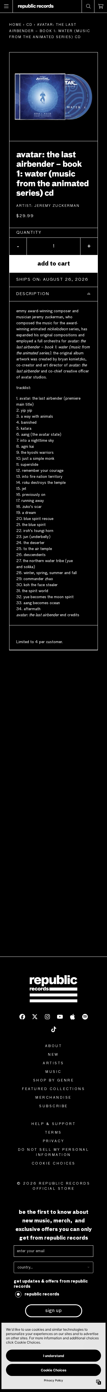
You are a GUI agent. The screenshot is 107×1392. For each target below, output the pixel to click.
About (53, 1046)
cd (29, 25)
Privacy (53, 1141)
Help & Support (53, 1124)
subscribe (53, 1106)
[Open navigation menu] (6, 6)
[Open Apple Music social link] (72, 1016)
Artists (53, 1063)
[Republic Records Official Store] (36, 6)
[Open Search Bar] (88, 6)
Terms (53, 1132)
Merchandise (53, 1098)
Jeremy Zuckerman (57, 206)
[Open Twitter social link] (35, 1016)
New (53, 1055)
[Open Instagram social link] (47, 1016)
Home (15, 25)
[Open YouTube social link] (60, 1016)
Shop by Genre (53, 1080)
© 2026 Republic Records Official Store (53, 1186)
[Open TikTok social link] (53, 1029)
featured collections (53, 1089)
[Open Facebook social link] (22, 1016)
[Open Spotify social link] (85, 1016)
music (53, 1072)
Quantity (29, 233)
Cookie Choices (54, 1163)
